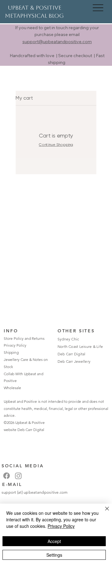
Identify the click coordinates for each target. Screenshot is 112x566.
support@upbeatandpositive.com (57, 41)
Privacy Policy (15, 345)
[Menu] (98, 7)
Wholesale (12, 387)
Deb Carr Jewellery (74, 361)
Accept (54, 541)
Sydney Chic (68, 339)
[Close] (103, 512)
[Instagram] (18, 475)
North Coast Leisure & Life (80, 346)
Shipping (11, 352)
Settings (54, 555)
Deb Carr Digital (30, 429)
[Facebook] (6, 475)
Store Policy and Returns (24, 338)
